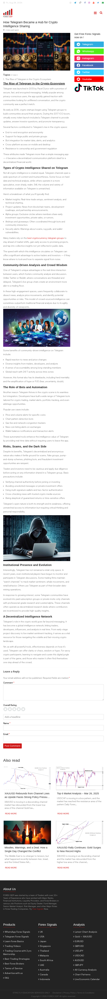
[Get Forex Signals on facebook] (89, 64)
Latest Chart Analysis (86, 931)
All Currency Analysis (86, 969)
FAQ (7, 977)
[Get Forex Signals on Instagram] (89, 57)
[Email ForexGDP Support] (103, 3)
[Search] (101, 12)
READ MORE (11, 813)
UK (41, 931)
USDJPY (79, 950)
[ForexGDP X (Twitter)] (98, 3)
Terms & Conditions (85, 993)
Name (6, 723)
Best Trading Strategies (17, 958)
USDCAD (79, 955)
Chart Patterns (82, 974)
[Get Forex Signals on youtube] (89, 78)
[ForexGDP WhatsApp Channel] (70, 3)
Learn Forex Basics (14, 941)
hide (14, 75)
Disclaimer (57, 993)
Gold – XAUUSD (83, 936)
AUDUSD (79, 960)
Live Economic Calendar (87, 979)
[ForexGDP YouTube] (93, 3)
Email (6, 734)
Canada (44, 974)
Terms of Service (13, 968)
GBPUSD (79, 946)
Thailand (44, 950)
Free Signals (37, 909)
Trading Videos (13, 946)
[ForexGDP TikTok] (80, 3)
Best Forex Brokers (14, 963)
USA (42, 936)
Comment (8, 682)
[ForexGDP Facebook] (85, 3)
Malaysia (44, 955)
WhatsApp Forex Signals (17, 931)
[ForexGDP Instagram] (89, 3)
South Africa (46, 960)
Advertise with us (14, 973)
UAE (42, 965)
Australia (44, 969)
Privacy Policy (69, 993)
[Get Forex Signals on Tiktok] (89, 85)
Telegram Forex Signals (17, 936)
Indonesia (45, 979)
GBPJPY (79, 965)
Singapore (45, 946)
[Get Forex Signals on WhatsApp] (89, 43)
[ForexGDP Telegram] (75, 3)
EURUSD (79, 941)
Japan (43, 941)
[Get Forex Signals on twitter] (89, 71)
